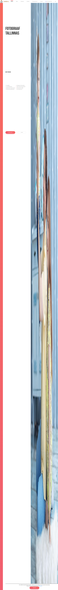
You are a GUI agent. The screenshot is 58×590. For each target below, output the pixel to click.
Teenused (22, 1)
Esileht (12, 1)
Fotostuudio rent (34, 1)
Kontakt (41, 1)
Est (55, 1)
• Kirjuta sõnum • (10, 132)
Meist (17, 1)
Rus (53, 1)
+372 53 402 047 (49, 1)
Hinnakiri (28, 1)
